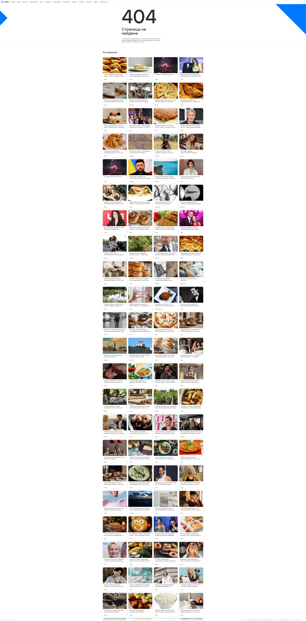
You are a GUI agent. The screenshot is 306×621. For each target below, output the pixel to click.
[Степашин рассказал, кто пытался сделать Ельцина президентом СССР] (166, 248)
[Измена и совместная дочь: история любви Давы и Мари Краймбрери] (191, 222)
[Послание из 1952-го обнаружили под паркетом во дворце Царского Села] (140, 146)
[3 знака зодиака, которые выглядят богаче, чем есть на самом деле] (115, 401)
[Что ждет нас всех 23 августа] (115, 171)
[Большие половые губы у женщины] (191, 273)
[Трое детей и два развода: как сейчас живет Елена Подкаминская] (191, 171)
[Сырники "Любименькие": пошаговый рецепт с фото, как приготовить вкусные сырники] (115, 146)
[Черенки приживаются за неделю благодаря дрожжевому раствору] (166, 401)
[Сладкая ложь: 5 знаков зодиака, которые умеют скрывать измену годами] (166, 375)
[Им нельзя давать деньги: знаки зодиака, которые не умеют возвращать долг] (115, 503)
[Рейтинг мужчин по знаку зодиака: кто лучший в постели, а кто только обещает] (115, 579)
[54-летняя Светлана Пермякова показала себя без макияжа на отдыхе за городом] (115, 554)
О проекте (242, 619)
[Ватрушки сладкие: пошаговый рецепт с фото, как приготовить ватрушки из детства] (140, 222)
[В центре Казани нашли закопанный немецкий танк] (166, 273)
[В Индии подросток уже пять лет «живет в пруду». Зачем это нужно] (115, 299)
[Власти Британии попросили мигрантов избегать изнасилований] (115, 350)
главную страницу (139, 42)
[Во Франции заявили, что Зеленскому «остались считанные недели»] (140, 171)
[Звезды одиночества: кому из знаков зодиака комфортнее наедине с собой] (191, 375)
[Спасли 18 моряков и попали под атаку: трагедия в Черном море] (140, 503)
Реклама (15, 619)
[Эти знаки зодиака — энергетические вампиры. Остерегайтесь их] (191, 146)
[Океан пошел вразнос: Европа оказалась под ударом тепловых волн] (166, 171)
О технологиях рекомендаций (253, 619)
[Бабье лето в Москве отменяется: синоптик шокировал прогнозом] (115, 324)
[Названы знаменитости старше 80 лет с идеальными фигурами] (191, 120)
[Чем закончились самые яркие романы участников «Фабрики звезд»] (166, 528)
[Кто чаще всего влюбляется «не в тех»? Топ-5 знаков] (115, 452)
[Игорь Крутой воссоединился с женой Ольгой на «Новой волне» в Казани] (191, 69)
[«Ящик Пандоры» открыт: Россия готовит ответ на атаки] (140, 350)
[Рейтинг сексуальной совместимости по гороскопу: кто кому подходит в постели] (115, 248)
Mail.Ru (3, 619)
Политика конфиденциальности (268, 619)
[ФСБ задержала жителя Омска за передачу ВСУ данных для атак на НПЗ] (191, 426)
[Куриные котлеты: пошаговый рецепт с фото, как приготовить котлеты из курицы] (166, 222)
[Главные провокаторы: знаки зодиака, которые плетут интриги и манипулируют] (115, 426)
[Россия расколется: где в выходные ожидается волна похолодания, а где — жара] (166, 146)
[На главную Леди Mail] (6, 2)
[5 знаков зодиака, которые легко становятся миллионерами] (191, 579)
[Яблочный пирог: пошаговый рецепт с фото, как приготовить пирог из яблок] (191, 528)
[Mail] (2, 2)
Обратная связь (299, 619)
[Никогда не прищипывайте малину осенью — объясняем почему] (140, 248)
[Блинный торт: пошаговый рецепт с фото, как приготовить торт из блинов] (140, 452)
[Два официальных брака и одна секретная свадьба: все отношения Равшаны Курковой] (115, 222)
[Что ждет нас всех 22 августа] (166, 69)
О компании (9, 619)
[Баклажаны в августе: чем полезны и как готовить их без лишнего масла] (166, 299)
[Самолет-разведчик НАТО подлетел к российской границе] (191, 197)
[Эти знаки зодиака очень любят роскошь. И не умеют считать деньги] (191, 477)
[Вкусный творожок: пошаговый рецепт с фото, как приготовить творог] (166, 605)
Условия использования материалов (285, 619)
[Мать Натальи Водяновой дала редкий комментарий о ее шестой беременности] (166, 579)
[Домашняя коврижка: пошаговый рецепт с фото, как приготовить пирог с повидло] (140, 197)
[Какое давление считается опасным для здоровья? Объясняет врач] (166, 197)
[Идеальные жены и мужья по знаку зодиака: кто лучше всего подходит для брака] (140, 299)
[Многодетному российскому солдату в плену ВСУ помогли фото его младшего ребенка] (140, 95)
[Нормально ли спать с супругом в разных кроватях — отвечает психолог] (191, 350)
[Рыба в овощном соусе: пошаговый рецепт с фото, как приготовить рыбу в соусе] (191, 452)
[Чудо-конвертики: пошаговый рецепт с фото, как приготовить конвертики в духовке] (115, 69)
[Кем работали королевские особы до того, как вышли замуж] (166, 477)
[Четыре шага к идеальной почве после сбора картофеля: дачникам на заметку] (115, 605)
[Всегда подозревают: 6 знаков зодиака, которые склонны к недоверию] (115, 375)
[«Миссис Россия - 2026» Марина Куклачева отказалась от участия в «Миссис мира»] (140, 120)
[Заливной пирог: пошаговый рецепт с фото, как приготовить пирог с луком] (166, 120)
